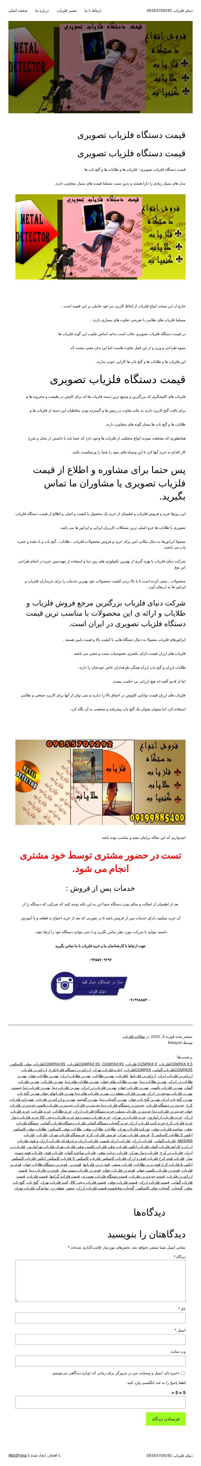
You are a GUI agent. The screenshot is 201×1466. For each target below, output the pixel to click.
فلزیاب (42, 1134)
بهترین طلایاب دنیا (153, 1081)
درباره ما (42, 10)
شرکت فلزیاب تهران (134, 1129)
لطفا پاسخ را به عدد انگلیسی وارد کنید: (156, 1382)
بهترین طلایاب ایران (76, 1075)
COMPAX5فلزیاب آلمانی (173, 1069)
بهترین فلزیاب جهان (134, 1087)
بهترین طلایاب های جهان (119, 1081)
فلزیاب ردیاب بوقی (112, 1152)
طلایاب (110, 1129)
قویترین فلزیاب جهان (119, 1170)
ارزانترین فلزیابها (143, 1075)
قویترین (75, 1164)
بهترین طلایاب (103, 1075)
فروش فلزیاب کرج (101, 1134)
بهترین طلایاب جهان (44, 1075)
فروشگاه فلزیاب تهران (67, 1134)
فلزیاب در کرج (171, 1152)
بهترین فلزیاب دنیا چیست (31, 1087)
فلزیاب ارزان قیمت (115, 1141)
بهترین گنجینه (87, 1099)
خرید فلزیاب (41, 1111)
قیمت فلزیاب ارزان (154, 1182)
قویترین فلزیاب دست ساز (81, 1170)
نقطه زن (57, 1188)
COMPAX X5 (89, 1064)
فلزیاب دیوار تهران (144, 1152)
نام (182, 1308)
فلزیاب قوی (53, 1152)
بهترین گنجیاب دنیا (113, 1099)
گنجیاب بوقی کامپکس (153, 1188)
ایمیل (180, 1330)
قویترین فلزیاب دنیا (44, 1170)
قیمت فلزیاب (37, 1176)
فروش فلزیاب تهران (133, 1134)
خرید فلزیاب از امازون (165, 1117)
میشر (70, 1188)
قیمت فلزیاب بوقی (122, 1182)
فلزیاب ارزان (142, 1141)
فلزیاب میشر (122, 1164)
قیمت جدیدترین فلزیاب (147, 1176)
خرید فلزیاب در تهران (129, 1117)
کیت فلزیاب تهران (54, 1182)
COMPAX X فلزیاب (141, 1064)
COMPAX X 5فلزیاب (176, 1064)
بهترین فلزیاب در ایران (99, 1087)
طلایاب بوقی (93, 1129)
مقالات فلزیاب (134, 1036)
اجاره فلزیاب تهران (107, 1069)
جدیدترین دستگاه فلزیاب (165, 1105)
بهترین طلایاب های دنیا (82, 1081)
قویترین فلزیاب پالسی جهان (158, 1170)
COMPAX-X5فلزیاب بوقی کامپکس (37, 1064)
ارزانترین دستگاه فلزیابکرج (70, 1069)
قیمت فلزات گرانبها (65, 1176)
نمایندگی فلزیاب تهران (31, 1188)
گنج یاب (32, 1182)
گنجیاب (177, 1188)
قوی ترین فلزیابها (96, 1164)
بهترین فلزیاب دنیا (66, 1087)
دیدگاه (180, 1256)
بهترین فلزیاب (52, 1081)
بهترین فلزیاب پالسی (167, 1087)
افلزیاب (122, 1075)
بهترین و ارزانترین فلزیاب (55, 1099)
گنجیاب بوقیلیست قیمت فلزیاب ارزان (105, 1188)
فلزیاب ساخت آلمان (80, 1152)
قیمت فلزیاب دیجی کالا (88, 1182)
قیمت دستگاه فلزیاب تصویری (104, 1176)
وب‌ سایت (178, 1351)
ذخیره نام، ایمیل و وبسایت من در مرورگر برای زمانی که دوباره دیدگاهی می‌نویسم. (115, 1373)
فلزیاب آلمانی (165, 1141)
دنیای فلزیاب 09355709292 (170, 10)
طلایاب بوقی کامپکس (65, 1129)
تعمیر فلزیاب (67, 10)
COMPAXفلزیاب (137, 1069)
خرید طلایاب (62, 1111)
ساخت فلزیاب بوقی (167, 1129)
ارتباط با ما (93, 10)
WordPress (17, 1455)
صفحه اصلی (17, 10)
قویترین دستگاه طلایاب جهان (45, 1164)
